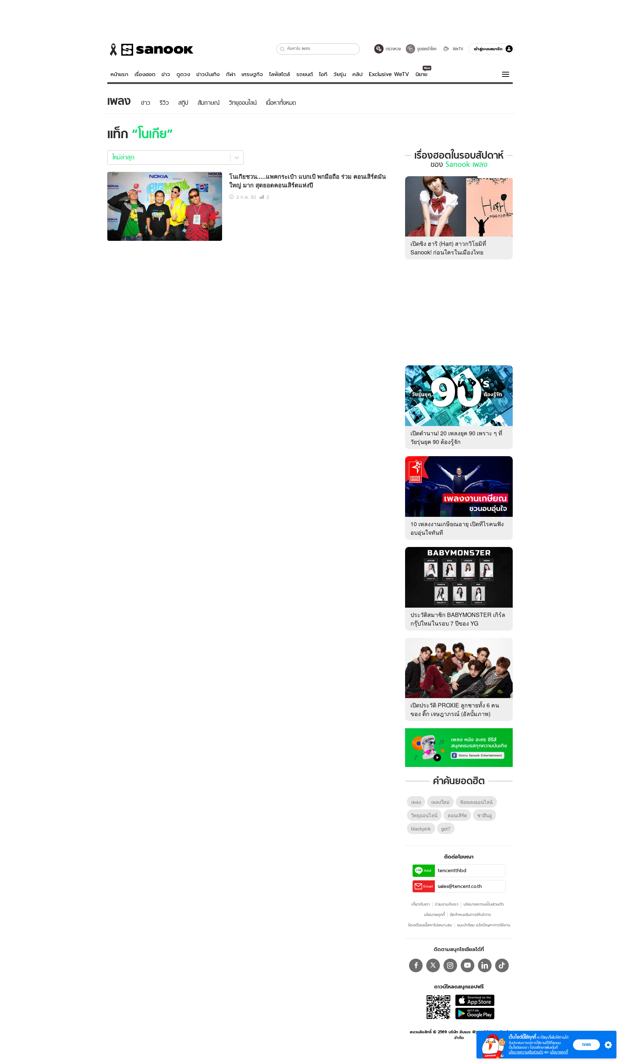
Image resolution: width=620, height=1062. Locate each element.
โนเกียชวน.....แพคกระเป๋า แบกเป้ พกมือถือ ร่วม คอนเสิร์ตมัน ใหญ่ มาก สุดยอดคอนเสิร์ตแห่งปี (307, 181)
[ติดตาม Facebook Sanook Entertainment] (459, 746)
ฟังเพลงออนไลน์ (476, 802)
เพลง (416, 802)
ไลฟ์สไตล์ (279, 74)
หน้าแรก (119, 74)
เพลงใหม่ (440, 802)
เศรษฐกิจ (252, 74)
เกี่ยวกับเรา (421, 904)
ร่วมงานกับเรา (447, 904)
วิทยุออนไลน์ (424, 815)
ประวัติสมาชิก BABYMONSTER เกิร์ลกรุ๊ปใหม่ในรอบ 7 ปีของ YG (457, 618)
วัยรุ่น (339, 74)
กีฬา (230, 74)
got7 (445, 828)
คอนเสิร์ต (457, 815)
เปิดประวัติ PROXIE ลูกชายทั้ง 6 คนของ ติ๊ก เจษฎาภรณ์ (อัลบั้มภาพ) (454, 709)
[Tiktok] (502, 965)
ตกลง (586, 1044)
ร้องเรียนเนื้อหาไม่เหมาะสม (430, 925)
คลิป (357, 74)
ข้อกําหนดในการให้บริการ (470, 914)
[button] (282, 49)
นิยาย (421, 74)
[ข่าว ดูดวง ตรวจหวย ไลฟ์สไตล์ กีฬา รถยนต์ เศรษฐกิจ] (150, 49)
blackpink (421, 828)
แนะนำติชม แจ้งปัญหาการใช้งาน (483, 925)
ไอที (323, 74)
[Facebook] (416, 965)
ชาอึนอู (484, 815)
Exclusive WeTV (389, 74)
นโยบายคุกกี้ (434, 914)
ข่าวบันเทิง (208, 74)
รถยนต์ (304, 74)
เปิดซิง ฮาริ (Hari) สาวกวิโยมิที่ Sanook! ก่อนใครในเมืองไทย (448, 247)
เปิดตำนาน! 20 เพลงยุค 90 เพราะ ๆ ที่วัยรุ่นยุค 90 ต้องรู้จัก (456, 437)
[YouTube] (467, 965)
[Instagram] (450, 965)
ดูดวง (183, 74)
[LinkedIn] (485, 965)
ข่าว (165, 74)
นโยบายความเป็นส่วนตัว (484, 904)
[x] (433, 965)
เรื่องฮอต (145, 74)
